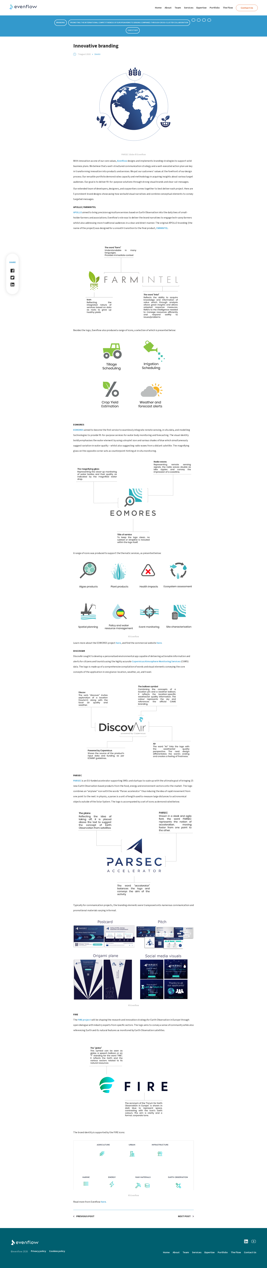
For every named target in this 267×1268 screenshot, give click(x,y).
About (168, 7)
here (118, 643)
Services (188, 7)
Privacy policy (38, 1251)
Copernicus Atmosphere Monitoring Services (156, 661)
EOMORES (78, 430)
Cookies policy (57, 1251)
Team (178, 7)
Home (158, 7)
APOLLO (77, 212)
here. (104, 1202)
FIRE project (84, 1019)
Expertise (201, 7)
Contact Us (247, 8)
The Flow (228, 7)
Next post (184, 1216)
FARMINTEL (162, 228)
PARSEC (77, 780)
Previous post (85, 1216)
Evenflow (122, 161)
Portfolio (215, 7)
